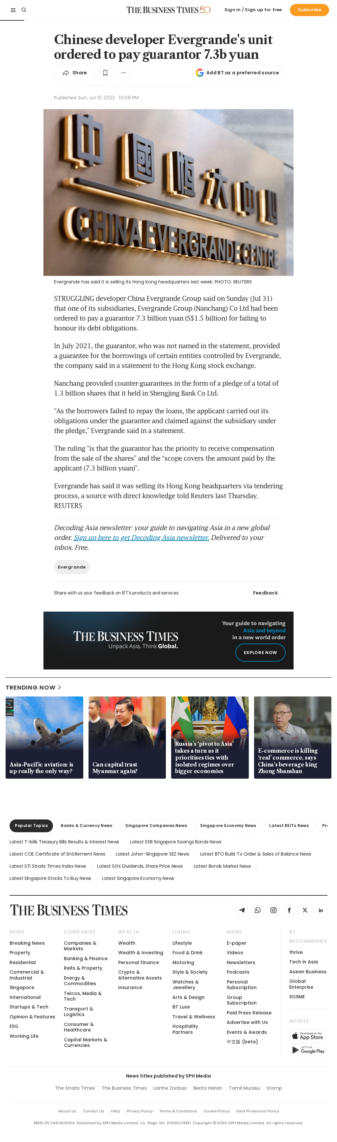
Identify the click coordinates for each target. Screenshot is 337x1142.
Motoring (183, 962)
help (115, 1111)
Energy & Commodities (80, 981)
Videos (235, 952)
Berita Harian (208, 1088)
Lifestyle (182, 943)
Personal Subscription (242, 985)
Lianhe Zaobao (170, 1088)
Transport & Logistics (78, 1012)
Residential (23, 962)
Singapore (22, 987)
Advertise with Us (247, 1022)
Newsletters (241, 962)
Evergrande (72, 567)
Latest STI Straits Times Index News (48, 866)
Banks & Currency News (86, 825)
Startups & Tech (29, 1007)
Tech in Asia (303, 962)
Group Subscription (242, 1000)
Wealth (126, 943)
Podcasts (238, 972)
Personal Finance (138, 962)
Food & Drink (187, 952)
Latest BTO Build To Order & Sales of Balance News (255, 854)
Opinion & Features (32, 1016)
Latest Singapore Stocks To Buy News (50, 878)
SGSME (297, 996)
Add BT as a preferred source (242, 72)
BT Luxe (181, 1007)
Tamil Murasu (244, 1088)
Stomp (274, 1088)
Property (20, 952)
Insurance (130, 987)
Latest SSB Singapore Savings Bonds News (175, 841)
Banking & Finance (86, 958)
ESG (14, 1026)
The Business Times (124, 1088)
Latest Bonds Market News (222, 866)
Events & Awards (247, 1032)
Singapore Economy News (228, 825)
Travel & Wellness (193, 1016)
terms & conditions (178, 1111)
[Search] (23, 10)
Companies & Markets (80, 946)
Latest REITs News (289, 825)
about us (67, 1111)
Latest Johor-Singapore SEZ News (152, 854)
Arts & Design (188, 997)
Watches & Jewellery (185, 985)
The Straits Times (75, 1088)
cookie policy (217, 1111)
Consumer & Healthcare (79, 1027)
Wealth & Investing (140, 952)
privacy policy (140, 1111)
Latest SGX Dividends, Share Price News (140, 866)
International (25, 997)
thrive (296, 952)
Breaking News (27, 943)
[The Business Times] (162, 9)
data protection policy (257, 1111)
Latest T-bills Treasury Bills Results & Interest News (64, 841)
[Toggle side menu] (13, 10)
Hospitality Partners (185, 1029)
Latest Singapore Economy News (138, 878)
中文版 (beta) (242, 1041)
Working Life (24, 1036)
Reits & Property (83, 968)
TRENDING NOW (31, 687)
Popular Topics (31, 825)
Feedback (265, 593)
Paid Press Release (249, 1012)
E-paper (236, 943)
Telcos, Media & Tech (83, 996)
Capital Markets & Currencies (85, 1042)
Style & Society (190, 972)
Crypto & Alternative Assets (140, 975)
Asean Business (307, 971)
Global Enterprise (301, 984)
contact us (93, 1111)
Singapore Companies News (156, 825)
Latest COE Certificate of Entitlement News (57, 854)
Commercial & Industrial (27, 975)
